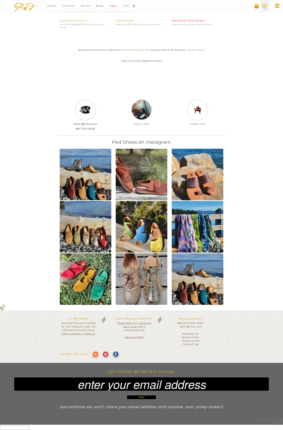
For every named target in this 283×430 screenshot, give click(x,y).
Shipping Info (190, 333)
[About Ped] (141, 128)
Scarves (69, 5)
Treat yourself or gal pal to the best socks (192, 24)
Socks (85, 5)
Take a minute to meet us (78, 333)
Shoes (51, 5)
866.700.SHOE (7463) (190, 323)
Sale (113, 5)
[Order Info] (197, 128)
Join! (142, 397)
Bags (100, 5)
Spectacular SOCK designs (188, 20)
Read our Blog (134, 337)
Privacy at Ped (191, 340)
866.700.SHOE (86, 128)
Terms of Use (190, 344)
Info (126, 5)
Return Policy (190, 337)
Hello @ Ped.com (85, 123)
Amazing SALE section (73, 20)
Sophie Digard (134, 50)
